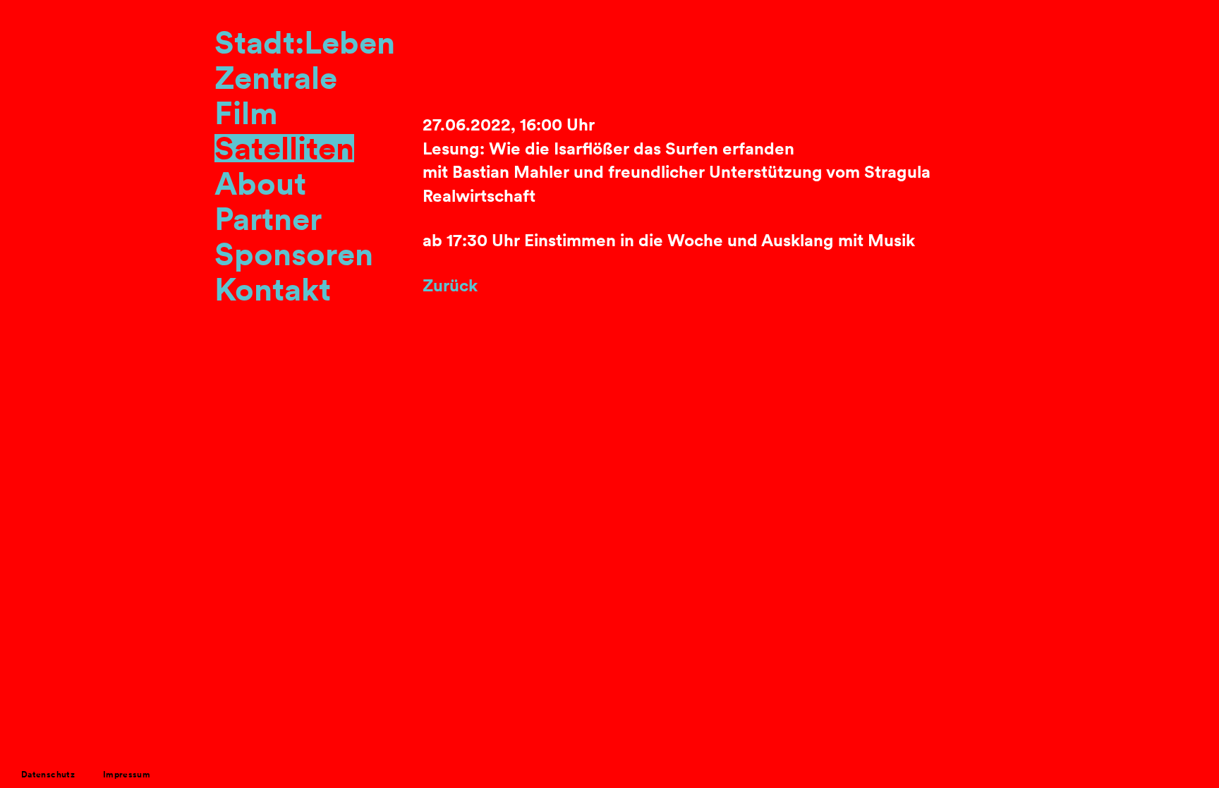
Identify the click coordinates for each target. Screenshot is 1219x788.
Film (246, 113)
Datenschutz (48, 774)
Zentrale (275, 77)
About (260, 183)
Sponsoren (293, 254)
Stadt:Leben (304, 42)
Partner (268, 219)
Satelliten (284, 148)
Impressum (126, 774)
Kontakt (272, 289)
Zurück (450, 285)
